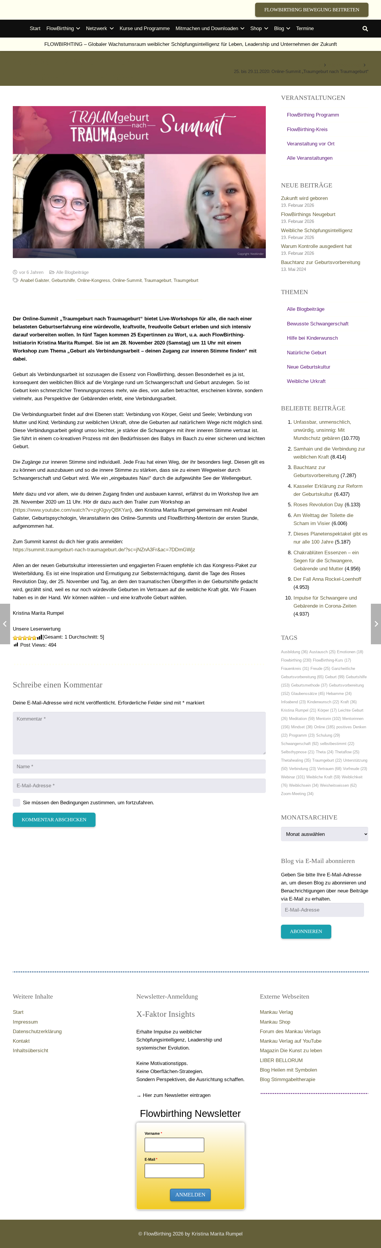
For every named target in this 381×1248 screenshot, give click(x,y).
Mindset (302, 727)
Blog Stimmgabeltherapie (287, 1079)
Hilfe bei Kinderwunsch (312, 338)
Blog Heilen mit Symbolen (288, 1070)
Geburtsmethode (309, 685)
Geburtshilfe (63, 280)
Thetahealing (296, 760)
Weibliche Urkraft (306, 381)
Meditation (302, 718)
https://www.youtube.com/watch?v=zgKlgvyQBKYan (72, 510)
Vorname (153, 1133)
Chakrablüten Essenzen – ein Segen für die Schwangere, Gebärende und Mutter (326, 561)
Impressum (25, 1022)
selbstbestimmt (337, 743)
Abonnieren (306, 931)
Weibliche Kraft (323, 777)
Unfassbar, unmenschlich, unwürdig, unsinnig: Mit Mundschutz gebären (322, 430)
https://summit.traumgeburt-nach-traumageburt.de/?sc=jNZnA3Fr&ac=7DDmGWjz (104, 549)
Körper (327, 710)
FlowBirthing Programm (313, 115)
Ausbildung (294, 652)
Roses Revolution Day (318, 504)
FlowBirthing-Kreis (307, 129)
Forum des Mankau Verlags (290, 1031)
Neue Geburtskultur (308, 367)
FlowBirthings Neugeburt (308, 214)
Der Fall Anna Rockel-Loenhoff (327, 579)
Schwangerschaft (299, 743)
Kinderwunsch (323, 702)
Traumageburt (157, 280)
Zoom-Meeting (297, 793)
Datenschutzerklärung (37, 1031)
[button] (78, 29)
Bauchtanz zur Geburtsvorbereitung (320, 262)
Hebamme (339, 693)
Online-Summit (127, 280)
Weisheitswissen (338, 785)
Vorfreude (355, 768)
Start (18, 1012)
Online (324, 727)
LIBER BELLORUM (281, 1060)
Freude (320, 668)
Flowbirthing (296, 660)
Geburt (334, 677)
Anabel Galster (34, 280)
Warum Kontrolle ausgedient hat (316, 246)
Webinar (293, 777)
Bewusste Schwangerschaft (318, 324)
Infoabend (293, 702)
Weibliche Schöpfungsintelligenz (317, 230)
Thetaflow (347, 752)
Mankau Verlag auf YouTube (290, 1041)
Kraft (349, 702)
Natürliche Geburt (306, 353)
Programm (302, 735)
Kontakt (21, 1041)
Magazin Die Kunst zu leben (291, 1050)
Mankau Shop (275, 1022)
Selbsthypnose (297, 752)
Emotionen (350, 652)
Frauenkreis (295, 668)
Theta (324, 752)
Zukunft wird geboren (304, 198)
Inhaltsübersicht (30, 1050)
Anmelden (190, 1195)
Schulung (328, 735)
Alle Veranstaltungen (309, 158)
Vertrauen (329, 768)
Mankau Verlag (276, 1012)
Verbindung (302, 768)
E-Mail (151, 1159)
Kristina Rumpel (298, 710)
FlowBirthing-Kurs (332, 660)
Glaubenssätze (308, 693)
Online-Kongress (93, 280)
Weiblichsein (303, 785)
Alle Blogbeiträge (72, 272)
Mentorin (328, 718)
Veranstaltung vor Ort (311, 144)
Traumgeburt (186, 280)
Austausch (322, 652)
